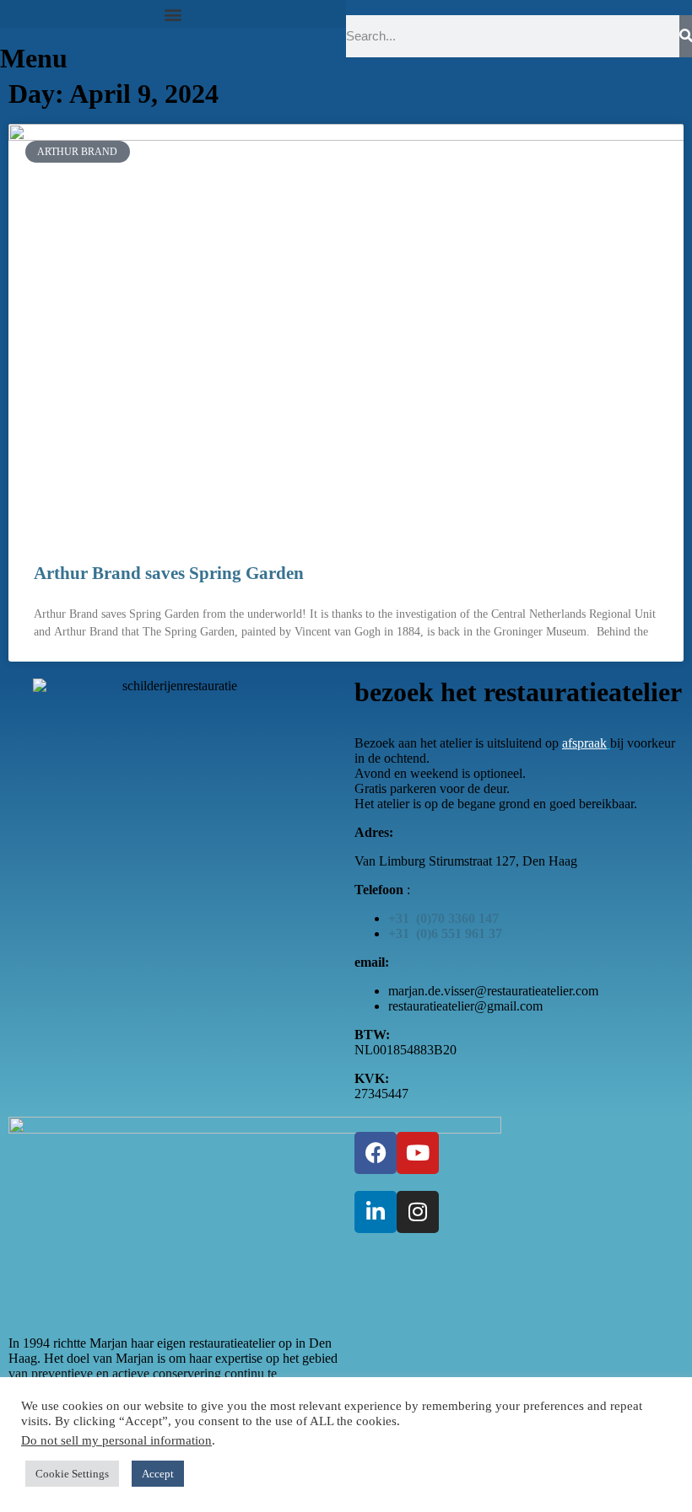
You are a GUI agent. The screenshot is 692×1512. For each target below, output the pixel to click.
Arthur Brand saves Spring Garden (169, 573)
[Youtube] (418, 1153)
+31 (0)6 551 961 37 (445, 933)
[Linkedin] (375, 1212)
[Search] (685, 36)
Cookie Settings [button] (72, 1473)
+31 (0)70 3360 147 (443, 918)
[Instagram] (418, 1212)
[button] (173, 14)
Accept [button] (158, 1473)
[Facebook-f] (375, 1153)
